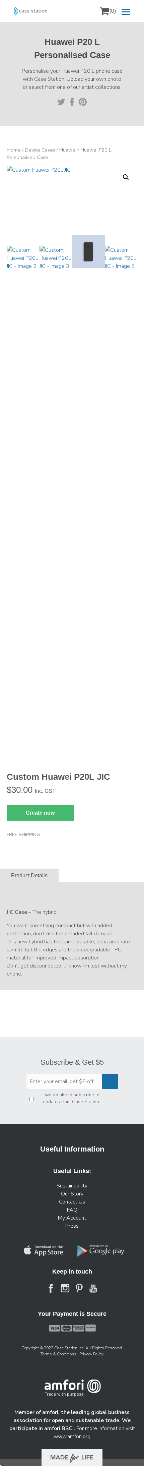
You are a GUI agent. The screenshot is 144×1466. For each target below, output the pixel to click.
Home (14, 149)
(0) (113, 11)
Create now (40, 813)
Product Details (29, 876)
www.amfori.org (72, 1436)
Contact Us (72, 1202)
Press (72, 1226)
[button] (126, 177)
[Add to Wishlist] (14, 175)
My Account (72, 1218)
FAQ (72, 1210)
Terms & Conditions (59, 1354)
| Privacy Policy (90, 1354)
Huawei (67, 149)
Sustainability (72, 1185)
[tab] (29, 876)
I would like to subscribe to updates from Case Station (71, 1098)
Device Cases (40, 149)
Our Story (72, 1193)
